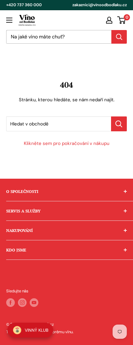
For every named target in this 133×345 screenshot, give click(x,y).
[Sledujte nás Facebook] (10, 302)
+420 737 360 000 (24, 4)
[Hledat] (119, 37)
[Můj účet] (109, 20)
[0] (122, 20)
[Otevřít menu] (9, 20)
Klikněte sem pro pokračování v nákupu (66, 143)
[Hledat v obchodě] (119, 123)
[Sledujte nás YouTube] (34, 302)
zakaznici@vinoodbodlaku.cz (99, 4)
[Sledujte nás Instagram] (22, 302)
